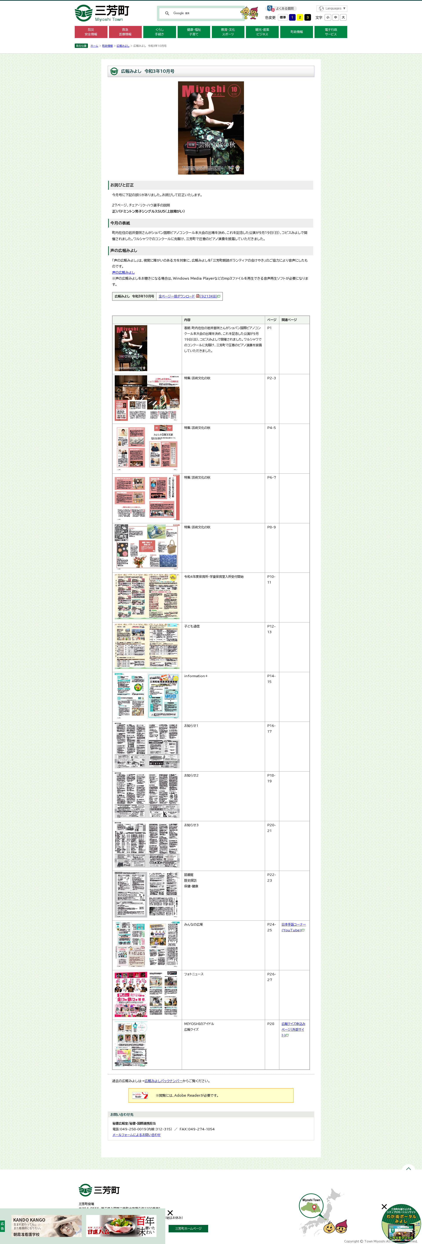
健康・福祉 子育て (194, 32)
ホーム (94, 45)
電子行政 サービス (331, 32)
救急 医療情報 (125, 32)
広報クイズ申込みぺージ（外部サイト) (293, 1029)
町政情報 (297, 31)
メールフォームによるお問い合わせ (137, 1134)
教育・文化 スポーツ (228, 32)
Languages (334, 8)
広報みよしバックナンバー (163, 1081)
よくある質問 (285, 8)
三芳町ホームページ (188, 1228)
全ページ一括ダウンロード (188, 296)
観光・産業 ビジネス (262, 32)
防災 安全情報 (91, 32)
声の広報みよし (123, 272)
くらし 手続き (159, 32)
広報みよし (123, 45)
